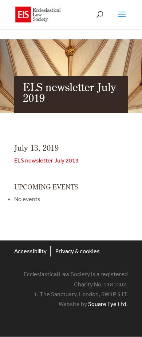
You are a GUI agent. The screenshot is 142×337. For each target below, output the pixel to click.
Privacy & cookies (77, 251)
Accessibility (30, 251)
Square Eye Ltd (107, 303)
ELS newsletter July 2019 (46, 160)
